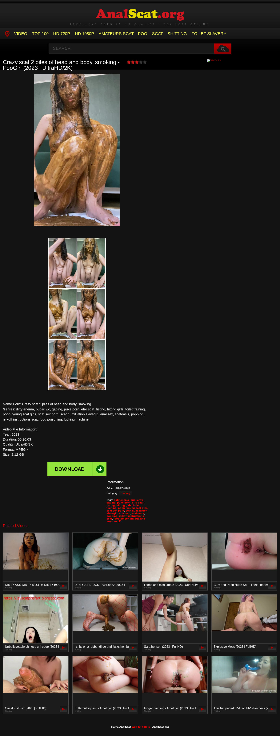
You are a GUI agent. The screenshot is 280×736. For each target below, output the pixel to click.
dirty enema (121, 499)
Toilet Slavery (209, 33)
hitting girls (123, 505)
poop (121, 507)
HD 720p (61, 33)
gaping (111, 502)
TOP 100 (40, 33)
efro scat (137, 502)
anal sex (124, 513)
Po (120, 521)
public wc (136, 499)
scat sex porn (115, 510)
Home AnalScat (121, 726)
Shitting (177, 33)
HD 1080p (84, 33)
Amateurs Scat (116, 33)
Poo (142, 33)
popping (112, 515)
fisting (110, 505)
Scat (157, 33)
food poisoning (124, 518)
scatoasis (137, 513)
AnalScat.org (160, 726)
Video (20, 33)
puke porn (123, 502)
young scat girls (137, 507)
